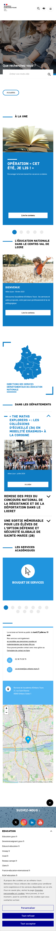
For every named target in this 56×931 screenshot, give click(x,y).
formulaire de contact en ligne (18, 650)
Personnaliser (28, 908)
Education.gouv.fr (9, 836)
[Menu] (50, 9)
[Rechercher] (38, 9)
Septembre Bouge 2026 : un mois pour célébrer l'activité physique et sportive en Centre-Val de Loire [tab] (28, 232)
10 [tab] (31, 611)
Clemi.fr (5, 865)
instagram (24, 822)
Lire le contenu (28, 312)
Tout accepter (28, 923)
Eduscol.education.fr (11, 846)
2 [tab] (12, 607)
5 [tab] (33, 607)
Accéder (28, 484)
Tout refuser (28, 915)
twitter (15, 822)
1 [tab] (6, 607)
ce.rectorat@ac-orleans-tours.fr (27, 668)
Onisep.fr (6, 851)
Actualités (11, 92)
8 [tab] (18, 611)
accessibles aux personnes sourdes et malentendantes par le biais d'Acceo (22, 643)
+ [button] (6, 708)
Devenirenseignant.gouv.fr (13, 841)
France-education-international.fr (16, 870)
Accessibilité (43, 8)
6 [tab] (40, 607)
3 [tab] (19, 607)
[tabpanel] (28, 174)
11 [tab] (38, 611)
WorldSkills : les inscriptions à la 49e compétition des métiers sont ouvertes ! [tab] (35, 232)
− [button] (6, 712)
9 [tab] (24, 611)
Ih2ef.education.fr (9, 875)
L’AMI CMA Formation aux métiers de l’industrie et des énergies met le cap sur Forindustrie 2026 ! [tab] (41, 232)
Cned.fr (5, 856)
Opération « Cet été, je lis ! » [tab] (14, 232)
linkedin (32, 822)
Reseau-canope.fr (9, 860)
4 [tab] (26, 607)
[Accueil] (10, 7)
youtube (40, 822)
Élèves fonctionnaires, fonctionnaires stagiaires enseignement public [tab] (21, 232)
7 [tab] (46, 607)
